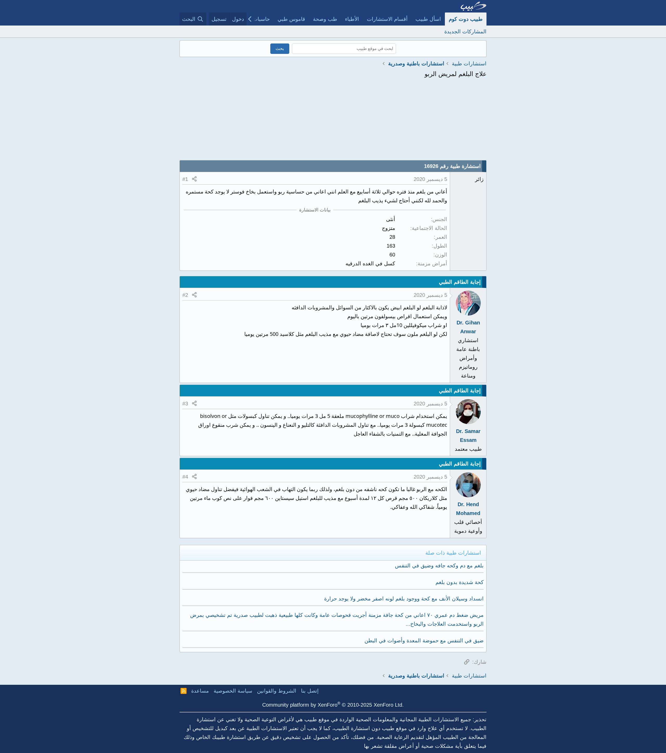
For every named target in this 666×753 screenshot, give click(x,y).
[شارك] (194, 179)
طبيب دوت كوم (466, 19)
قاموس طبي (291, 19)
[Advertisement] (333, 121)
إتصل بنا (310, 691)
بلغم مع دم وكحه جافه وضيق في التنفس (439, 565)
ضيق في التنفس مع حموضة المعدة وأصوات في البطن (424, 640)
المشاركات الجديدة (465, 31)
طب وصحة (325, 19)
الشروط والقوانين (276, 691)
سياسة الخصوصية (233, 691)
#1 (185, 179)
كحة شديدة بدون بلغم (460, 582)
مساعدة (200, 691)
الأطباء (352, 19)
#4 (185, 477)
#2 (185, 295)
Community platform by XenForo (333, 705)
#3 (185, 403)
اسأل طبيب (428, 19)
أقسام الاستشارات (387, 19)
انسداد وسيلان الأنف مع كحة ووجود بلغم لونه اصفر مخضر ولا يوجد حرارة (404, 598)
